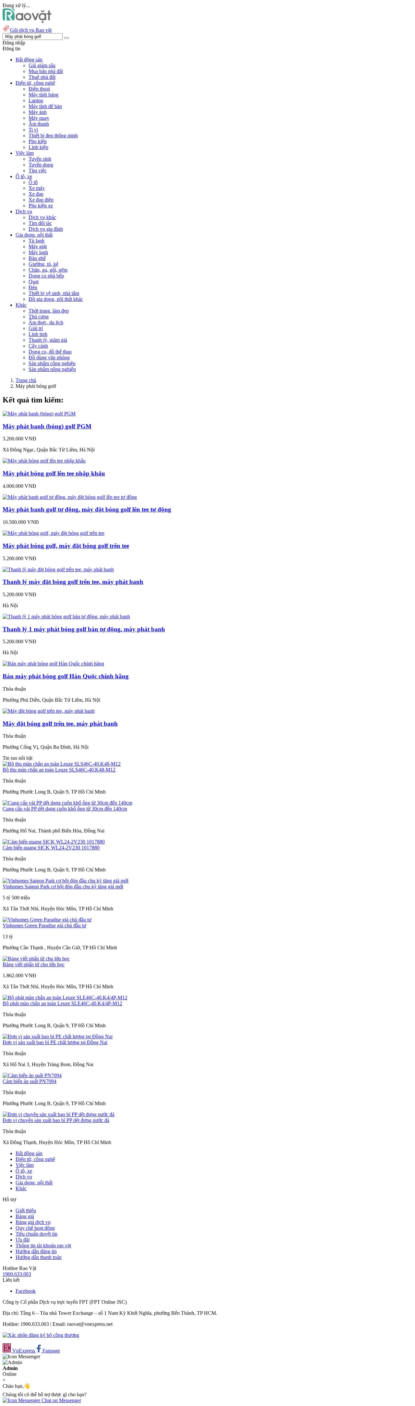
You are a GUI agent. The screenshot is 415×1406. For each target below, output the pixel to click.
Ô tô (33, 182)
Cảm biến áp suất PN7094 (29, 1081)
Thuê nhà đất (42, 77)
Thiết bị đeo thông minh (53, 135)
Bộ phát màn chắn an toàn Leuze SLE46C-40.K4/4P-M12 (62, 1003)
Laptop (36, 100)
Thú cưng (39, 316)
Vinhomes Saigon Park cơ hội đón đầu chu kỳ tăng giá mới (63, 886)
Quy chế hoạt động (35, 1228)
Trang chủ (26, 380)
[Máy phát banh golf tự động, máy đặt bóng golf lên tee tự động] (70, 497)
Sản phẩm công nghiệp (52, 363)
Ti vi (33, 129)
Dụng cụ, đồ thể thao (50, 351)
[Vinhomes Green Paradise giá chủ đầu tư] (47, 919)
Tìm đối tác (40, 223)
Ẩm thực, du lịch (46, 322)
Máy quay (39, 118)
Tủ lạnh (36, 240)
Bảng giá (25, 1216)
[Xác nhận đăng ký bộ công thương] (41, 1335)
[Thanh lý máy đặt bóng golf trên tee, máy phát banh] (58, 569)
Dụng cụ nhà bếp (46, 275)
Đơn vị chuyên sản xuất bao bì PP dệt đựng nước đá (56, 1120)
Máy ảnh (38, 112)
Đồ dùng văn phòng (49, 357)
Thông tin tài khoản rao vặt (43, 1245)
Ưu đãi (23, 1239)
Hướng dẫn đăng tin (36, 1251)
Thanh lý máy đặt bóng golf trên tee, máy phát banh (73, 581)
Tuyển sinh (40, 159)
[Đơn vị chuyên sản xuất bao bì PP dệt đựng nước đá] (58, 1114)
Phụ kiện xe (41, 205)
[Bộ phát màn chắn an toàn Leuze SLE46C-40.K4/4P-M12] (65, 997)
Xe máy (37, 188)
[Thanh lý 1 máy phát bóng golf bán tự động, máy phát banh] (66, 616)
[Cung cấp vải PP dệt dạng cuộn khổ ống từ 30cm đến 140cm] (67, 803)
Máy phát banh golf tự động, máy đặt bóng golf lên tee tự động (87, 509)
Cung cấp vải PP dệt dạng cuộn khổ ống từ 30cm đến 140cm (65, 808)
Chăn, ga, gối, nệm (48, 270)
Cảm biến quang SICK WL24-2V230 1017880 (51, 847)
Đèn (33, 287)
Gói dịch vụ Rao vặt (31, 30)
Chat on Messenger (60, 1400)
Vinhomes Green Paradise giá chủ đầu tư (44, 925)
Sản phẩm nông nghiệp (52, 369)
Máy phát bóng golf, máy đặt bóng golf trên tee (66, 545)
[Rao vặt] (27, 21)
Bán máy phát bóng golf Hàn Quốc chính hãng (66, 676)
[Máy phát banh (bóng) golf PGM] (39, 413)
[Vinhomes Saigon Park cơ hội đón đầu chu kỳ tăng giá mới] (65, 880)
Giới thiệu (26, 1210)
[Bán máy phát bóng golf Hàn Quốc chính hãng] (53, 663)
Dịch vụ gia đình (46, 229)
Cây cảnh (38, 346)
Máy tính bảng (43, 94)
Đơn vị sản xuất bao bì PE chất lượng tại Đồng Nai (55, 1042)
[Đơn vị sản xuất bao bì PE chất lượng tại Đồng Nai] (58, 1036)
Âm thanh (39, 124)
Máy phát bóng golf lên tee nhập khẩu (54, 473)
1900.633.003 (17, 1274)
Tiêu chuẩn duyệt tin (36, 1234)
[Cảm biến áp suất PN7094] (32, 1075)
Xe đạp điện (41, 200)
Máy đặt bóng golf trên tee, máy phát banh (60, 723)
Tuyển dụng (41, 164)
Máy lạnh (38, 252)
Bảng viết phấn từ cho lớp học (34, 964)
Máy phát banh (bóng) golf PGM (47, 426)
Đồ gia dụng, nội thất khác (56, 299)
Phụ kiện (38, 141)
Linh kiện (38, 147)
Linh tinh (38, 334)
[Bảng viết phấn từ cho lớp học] (36, 958)
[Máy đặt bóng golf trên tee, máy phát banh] (49, 711)
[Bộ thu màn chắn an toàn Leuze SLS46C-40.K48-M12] (62, 764)
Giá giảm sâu (42, 65)
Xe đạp (36, 194)
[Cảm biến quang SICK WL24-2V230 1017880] (54, 842)
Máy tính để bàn (45, 106)
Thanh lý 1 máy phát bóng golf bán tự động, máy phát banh (84, 629)
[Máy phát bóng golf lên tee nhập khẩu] (44, 460)
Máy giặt (38, 246)
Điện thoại (39, 89)
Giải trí (36, 328)
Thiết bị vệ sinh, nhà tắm (54, 293)
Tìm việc (38, 170)
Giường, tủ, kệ (43, 264)
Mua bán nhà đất (46, 71)
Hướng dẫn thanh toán (39, 1257)
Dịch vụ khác (42, 217)
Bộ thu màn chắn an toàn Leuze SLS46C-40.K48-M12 (59, 769)
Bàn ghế (37, 258)
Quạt (34, 281)
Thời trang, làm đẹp (49, 311)
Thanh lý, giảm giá (48, 340)
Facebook (26, 1291)
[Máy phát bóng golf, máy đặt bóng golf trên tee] (53, 533)
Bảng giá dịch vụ (33, 1222)
